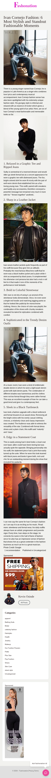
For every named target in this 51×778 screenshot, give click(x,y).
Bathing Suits (9, 622)
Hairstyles (8, 633)
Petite (7, 652)
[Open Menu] (3, 5)
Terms (36, 771)
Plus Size (8, 655)
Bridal (7, 626)
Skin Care (8, 666)
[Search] (46, 5)
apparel (7, 618)
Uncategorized (40, 550)
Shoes (7, 663)
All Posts (24, 603)
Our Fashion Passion (12, 648)
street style (9, 670)
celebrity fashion (11, 629)
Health (7, 637)
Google (18, 547)
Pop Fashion (9, 659)
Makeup (8, 644)
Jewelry (7, 641)
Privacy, (31, 771)
